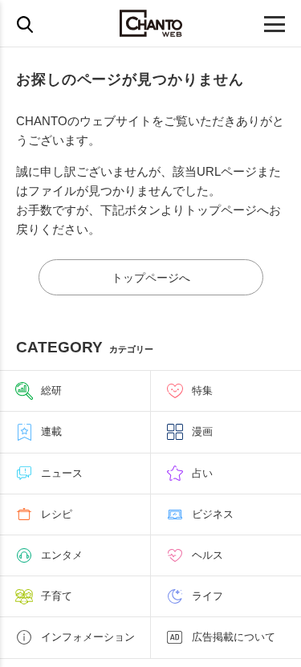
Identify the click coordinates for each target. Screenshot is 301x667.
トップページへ (151, 277)
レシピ (56, 514)
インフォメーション (88, 637)
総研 (51, 390)
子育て (56, 596)
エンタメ (62, 555)
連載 (51, 431)
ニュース (62, 473)
